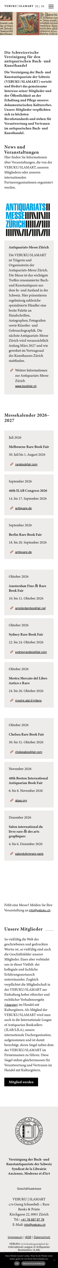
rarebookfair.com (26, 464)
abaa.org (21, 800)
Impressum (15, 1237)
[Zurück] (2, 23)
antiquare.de (23, 508)
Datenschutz (42, 1237)
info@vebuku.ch (39, 910)
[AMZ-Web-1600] (27, 219)
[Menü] (50, 6)
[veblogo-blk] (24, 6)
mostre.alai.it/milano (28, 700)
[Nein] (54, 1260)
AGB (28, 1237)
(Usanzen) (11, 1004)
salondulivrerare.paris (29, 853)
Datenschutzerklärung (33, 1263)
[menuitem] (50, 6)
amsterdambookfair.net (30, 608)
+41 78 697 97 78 (32, 1219)
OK (16, 1263)
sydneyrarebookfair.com (31, 652)
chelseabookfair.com (28, 752)
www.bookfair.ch (26, 386)
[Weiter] (55, 23)
